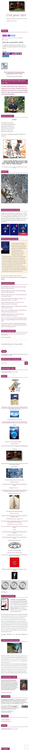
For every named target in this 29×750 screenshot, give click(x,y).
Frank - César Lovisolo (6, 310)
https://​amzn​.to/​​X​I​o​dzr (16, 611)
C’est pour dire (16, 15)
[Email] (6, 54)
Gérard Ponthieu (15, 705)
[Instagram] (13, 54)
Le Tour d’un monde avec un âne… (13, 660)
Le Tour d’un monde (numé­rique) (16, 659)
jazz (9, 35)
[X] (11, 54)
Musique (13, 35)
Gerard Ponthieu (14, 38)
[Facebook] (8, 54)
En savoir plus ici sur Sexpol (6, 692)
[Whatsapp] (16, 54)
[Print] (21, 54)
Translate (9, 721)
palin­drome (17, 555)
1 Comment (6, 39)
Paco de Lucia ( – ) (12, 42)
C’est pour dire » (4, 705)
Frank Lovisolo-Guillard (6, 298)
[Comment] (4, 54)
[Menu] (2, 25)
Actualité (4, 35)
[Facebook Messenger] (18, 54)
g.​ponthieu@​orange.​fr (21, 354)
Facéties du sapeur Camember (10, 166)
